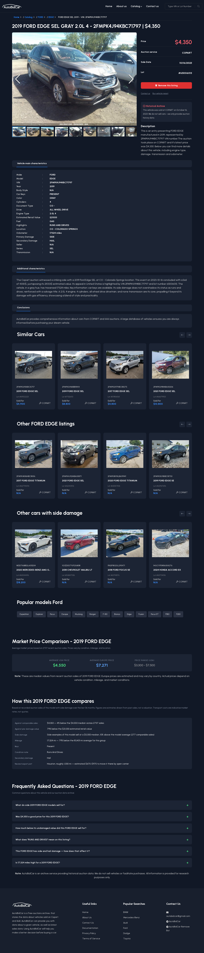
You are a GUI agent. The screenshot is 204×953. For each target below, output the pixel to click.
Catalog (135, 6)
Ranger (93, 614)
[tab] (31, 163)
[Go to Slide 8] (118, 131)
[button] (74, 79)
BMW (125, 912)
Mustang (79, 614)
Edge (129, 614)
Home (108, 6)
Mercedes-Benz (131, 917)
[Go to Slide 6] (90, 131)
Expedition (24, 614)
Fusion (141, 614)
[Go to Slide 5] (76, 131)
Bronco (117, 614)
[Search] (198, 6)
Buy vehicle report (160, 93)
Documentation (90, 928)
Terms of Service (91, 938)
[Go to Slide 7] (104, 131)
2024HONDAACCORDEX (167, 570)
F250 (178, 614)
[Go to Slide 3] (47, 131)
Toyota (126, 938)
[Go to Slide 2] (33, 131)
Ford (125, 928)
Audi (125, 922)
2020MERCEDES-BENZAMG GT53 (35, 570)
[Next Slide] (131, 79)
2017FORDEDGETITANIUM (30, 480)
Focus (52, 614)
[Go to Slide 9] (132, 131)
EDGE (51, 17)
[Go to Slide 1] (19, 131)
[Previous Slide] (17, 79)
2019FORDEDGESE (163, 480)
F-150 (105, 614)
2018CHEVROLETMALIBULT (77, 570)
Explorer (39, 614)
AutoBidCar (175, 921)
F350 (167, 614)
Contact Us (88, 922)
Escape (65, 614)
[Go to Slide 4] (61, 131)
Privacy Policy (89, 933)
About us (121, 6)
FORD (40, 17)
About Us (86, 917)
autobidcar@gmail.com (178, 916)
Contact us (152, 6)
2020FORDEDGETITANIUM (122, 480)
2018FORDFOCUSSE (119, 570)
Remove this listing (166, 85)
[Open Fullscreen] (132, 121)
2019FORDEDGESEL (27, 391)
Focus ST (154, 614)
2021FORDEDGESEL (164, 391)
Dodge (126, 933)
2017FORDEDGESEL (119, 391)
